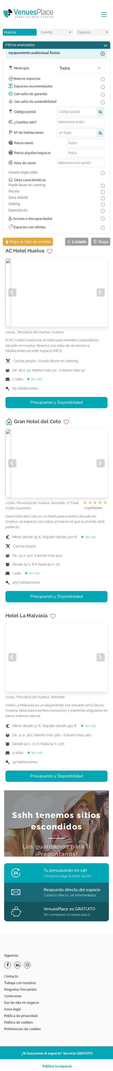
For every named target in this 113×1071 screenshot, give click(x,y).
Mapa (102, 241)
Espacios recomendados (33, 86)
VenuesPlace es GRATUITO (69, 909)
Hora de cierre (25, 163)
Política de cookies (18, 1022)
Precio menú (23, 143)
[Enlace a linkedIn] (18, 965)
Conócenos (12, 996)
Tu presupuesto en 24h (65, 870)
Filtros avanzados (20, 45)
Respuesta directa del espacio (72, 889)
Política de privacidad (21, 1016)
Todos (65, 68)
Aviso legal (12, 1009)
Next (101, 292)
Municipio (21, 68)
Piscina (14, 191)
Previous (12, 292)
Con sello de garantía (30, 94)
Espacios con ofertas (29, 227)
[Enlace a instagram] (28, 965)
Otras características (30, 180)
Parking (14, 204)
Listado (78, 241)
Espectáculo (18, 210)
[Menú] (102, 14)
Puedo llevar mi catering (27, 185)
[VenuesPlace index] (33, 14)
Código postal (25, 112)
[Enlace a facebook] (8, 965)
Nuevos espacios (27, 79)
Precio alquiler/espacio (32, 153)
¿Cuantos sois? (25, 122)
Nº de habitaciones (29, 133)
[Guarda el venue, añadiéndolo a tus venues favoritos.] (49, 251)
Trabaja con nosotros (20, 983)
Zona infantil (18, 198)
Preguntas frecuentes (20, 990)
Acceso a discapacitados (32, 219)
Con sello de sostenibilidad (35, 102)
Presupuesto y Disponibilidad (56, 402)
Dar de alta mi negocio (21, 1003)
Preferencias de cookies (22, 1029)
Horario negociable (23, 172)
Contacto (11, 976)
